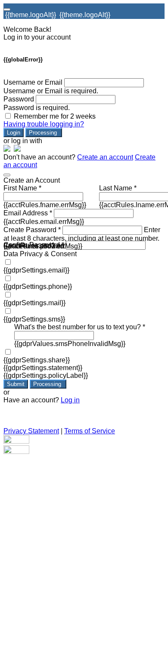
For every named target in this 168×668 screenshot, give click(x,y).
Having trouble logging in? (43, 124)
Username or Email (32, 82)
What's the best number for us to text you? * (79, 327)
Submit (16, 384)
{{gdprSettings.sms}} (34, 319)
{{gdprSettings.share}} (36, 360)
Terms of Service (89, 431)
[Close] (6, 175)
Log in (70, 400)
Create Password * (32, 229)
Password (18, 99)
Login (13, 132)
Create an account (105, 157)
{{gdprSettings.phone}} (37, 286)
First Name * (22, 188)
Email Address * (27, 213)
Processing (44, 132)
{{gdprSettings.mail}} (34, 302)
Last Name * (118, 188)
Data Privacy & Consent (40, 253)
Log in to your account (37, 37)
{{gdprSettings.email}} (36, 270)
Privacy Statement (31, 431)
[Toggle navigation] (6, 9)
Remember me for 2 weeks (55, 116)
